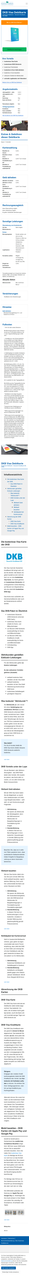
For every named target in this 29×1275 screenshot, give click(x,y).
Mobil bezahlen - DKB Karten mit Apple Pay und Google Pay (15, 528)
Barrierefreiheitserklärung (7, 1240)
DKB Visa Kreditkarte (17, 524)
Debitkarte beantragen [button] (14, 49)
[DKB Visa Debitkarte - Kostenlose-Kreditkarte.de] (14, 34)
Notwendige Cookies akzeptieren (10, 1272)
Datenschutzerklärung (6, 1261)
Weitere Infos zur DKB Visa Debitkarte (12, 82)
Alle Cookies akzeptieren (8, 1268)
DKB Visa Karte (15, 521)
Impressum (4, 1238)
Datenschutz (11, 1238)
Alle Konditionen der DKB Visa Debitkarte (12, 115)
